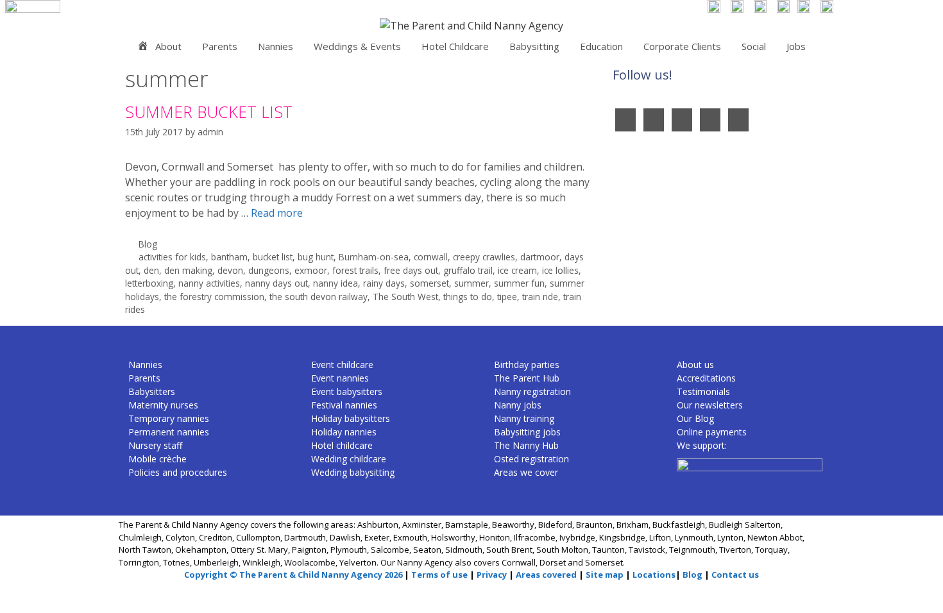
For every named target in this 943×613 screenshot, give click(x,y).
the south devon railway (318, 296)
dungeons (268, 270)
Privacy (492, 574)
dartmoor (539, 257)
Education (601, 46)
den (151, 270)
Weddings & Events (357, 46)
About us (695, 364)
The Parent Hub (526, 378)
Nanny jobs (517, 405)
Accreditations (706, 378)
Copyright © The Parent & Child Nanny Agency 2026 (293, 574)
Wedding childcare (348, 459)
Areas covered (546, 574)
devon (230, 270)
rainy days (384, 283)
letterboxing (149, 283)
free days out (411, 270)
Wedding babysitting (353, 472)
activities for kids (172, 257)
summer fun (519, 283)
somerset (429, 283)
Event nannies (340, 378)
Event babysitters (346, 391)
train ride (540, 296)
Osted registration (531, 459)
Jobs (796, 46)
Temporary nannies (168, 418)
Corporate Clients (682, 46)
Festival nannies (344, 405)
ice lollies (560, 270)
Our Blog (695, 418)
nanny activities (209, 283)
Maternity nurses (163, 405)
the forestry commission (214, 296)
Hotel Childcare (455, 46)
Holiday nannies (344, 432)
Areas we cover (526, 472)
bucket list (273, 257)
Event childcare (342, 364)
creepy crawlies (484, 257)
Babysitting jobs (527, 432)
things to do (467, 296)
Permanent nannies (168, 432)
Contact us (735, 574)
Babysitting (534, 46)
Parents (219, 46)
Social (754, 46)
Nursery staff (155, 445)
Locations (654, 574)
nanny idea (335, 283)
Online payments (712, 432)
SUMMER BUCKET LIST (209, 111)
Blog (148, 244)
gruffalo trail (468, 270)
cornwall (431, 257)
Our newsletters (710, 405)
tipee (507, 296)
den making (188, 270)
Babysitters (151, 391)
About (168, 46)
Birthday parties (526, 364)
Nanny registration (532, 391)
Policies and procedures (177, 472)
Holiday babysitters (350, 418)
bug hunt (316, 257)
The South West (405, 296)
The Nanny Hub (526, 445)
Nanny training (524, 418)
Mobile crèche (157, 459)
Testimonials (703, 391)
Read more (277, 213)
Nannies (275, 46)
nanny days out (276, 283)
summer (471, 283)
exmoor (310, 270)
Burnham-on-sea (374, 257)
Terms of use (439, 574)
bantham (229, 257)
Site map (605, 574)
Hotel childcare (342, 445)
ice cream (517, 270)
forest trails (355, 270)
